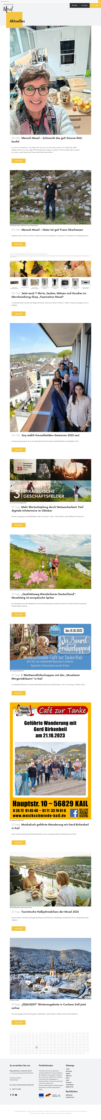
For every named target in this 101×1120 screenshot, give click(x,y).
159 (29, 1053)
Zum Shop (84, 5)
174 (84, 1053)
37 (65, 1036)
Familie (68, 1073)
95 (36, 1044)
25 (22, 1036)
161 (36, 1053)
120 (47, 1047)
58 (62, 1039)
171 (73, 1053)
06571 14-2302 (16, 1089)
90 (18, 1044)
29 (36, 1036)
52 (40, 1039)
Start (68, 1069)
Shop (67, 1080)
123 (58, 1047)
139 (36, 1050)
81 (65, 1042)
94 (33, 1044)
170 (69, 1053)
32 (47, 1036)
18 (76, 1033)
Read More (18, 161)
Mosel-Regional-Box (88, 10)
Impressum (69, 1095)
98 (47, 1044)
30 (40, 1036)
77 (51, 1042)
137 (29, 1050)
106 (76, 1044)
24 (18, 1036)
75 (44, 1042)
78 (55, 1042)
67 (15, 1042)
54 (47, 1039)
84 (76, 1042)
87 (87, 1042)
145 (58, 1050)
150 (76, 1050)
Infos (67, 1078)
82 (69, 1042)
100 (55, 1044)
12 (54, 1033)
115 (29, 1047)
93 (29, 1044)
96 (40, 1044)
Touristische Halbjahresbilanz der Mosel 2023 (50, 911)
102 (62, 1044)
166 (55, 1053)
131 (87, 1047)
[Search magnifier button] (99, 1)
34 (55, 1036)
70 (26, 1042)
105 (73, 1044)
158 (26, 1053)
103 (65, 1044)
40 (76, 1036)
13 (58, 1033)
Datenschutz (70, 1097)
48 (26, 1039)
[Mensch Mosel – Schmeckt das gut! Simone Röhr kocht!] (50, 80)
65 (87, 1039)
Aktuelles (74, 5)
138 (33, 1050)
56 (55, 1039)
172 (76, 1053)
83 (73, 1042)
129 (80, 1047)
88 (11, 1044)
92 (26, 1044)
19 (80, 1033)
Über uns (68, 1075)
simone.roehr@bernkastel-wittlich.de (23, 1085)
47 (22, 1039)
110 (11, 1047)
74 (40, 1042)
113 (22, 1047)
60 (69, 1039)
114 (26, 1047)
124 (62, 1047)
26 (26, 1036)
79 (58, 1042)
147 (66, 1050)
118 (40, 1047)
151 (80, 1050)
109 (87, 1044)
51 (36, 1039)
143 (51, 1050)
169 (66, 1053)
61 (72, 1039)
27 (29, 1036)
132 (11, 1050)
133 (15, 1050)
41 (80, 1036)
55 (51, 1039)
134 (18, 1050)
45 (15, 1039)
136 (26, 1050)
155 (15, 1053)
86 (84, 1042)
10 (47, 1033)
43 (87, 1036)
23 (15, 1036)
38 (69, 1036)
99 (51, 1044)
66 (11, 1042)
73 (36, 1042)
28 (33, 1036)
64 (84, 1039)
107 (80, 1044)
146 (62, 1050)
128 (76, 1047)
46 (18, 1039)
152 (84, 1050)
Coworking (70, 1084)
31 (44, 1036)
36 (62, 1036)
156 (18, 1053)
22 (11, 1036)
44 (11, 1039)
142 (47, 1050)
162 (40, 1053)
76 (47, 1042)
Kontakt (68, 1082)
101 (58, 1044)
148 (69, 1050)
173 (80, 1053)
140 (40, 1050)
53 (44, 1039)
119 (44, 1047)
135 (22, 1050)
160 (33, 1053)
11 (51, 1033)
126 (69, 1047)
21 (87, 1033)
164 (47, 1053)
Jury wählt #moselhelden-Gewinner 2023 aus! (50, 435)
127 (73, 1047)
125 (66, 1047)
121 (51, 1047)
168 (62, 1053)
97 (44, 1044)
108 (84, 1044)
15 (65, 1033)
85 (80, 1042)
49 (29, 1039)
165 (51, 1053)
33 (51, 1036)
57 (58, 1039)
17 (72, 1033)
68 (18, 1042)
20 (84, 1033)
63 (80, 1039)
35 (58, 1036)
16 (69, 1033)
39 (73, 1036)
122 (55, 1047)
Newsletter (69, 1087)
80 (62, 1042)
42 (84, 1036)
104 (69, 1044)
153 (87, 1050)
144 (55, 1050)
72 (33, 1042)
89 (15, 1044)
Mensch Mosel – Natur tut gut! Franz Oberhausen (52, 229)
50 (33, 1039)
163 (44, 1053)
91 (22, 1044)
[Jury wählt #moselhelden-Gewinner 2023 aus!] (50, 377)
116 (33, 1047)
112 (18, 1047)
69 (22, 1042)
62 (76, 1039)
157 (22, 1053)
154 (11, 1053)
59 (65, 1039)
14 (62, 1033)
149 (73, 1050)
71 (29, 1042)
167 (58, 1053)
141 (44, 1050)
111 (15, 1047)
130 (84, 1047)
